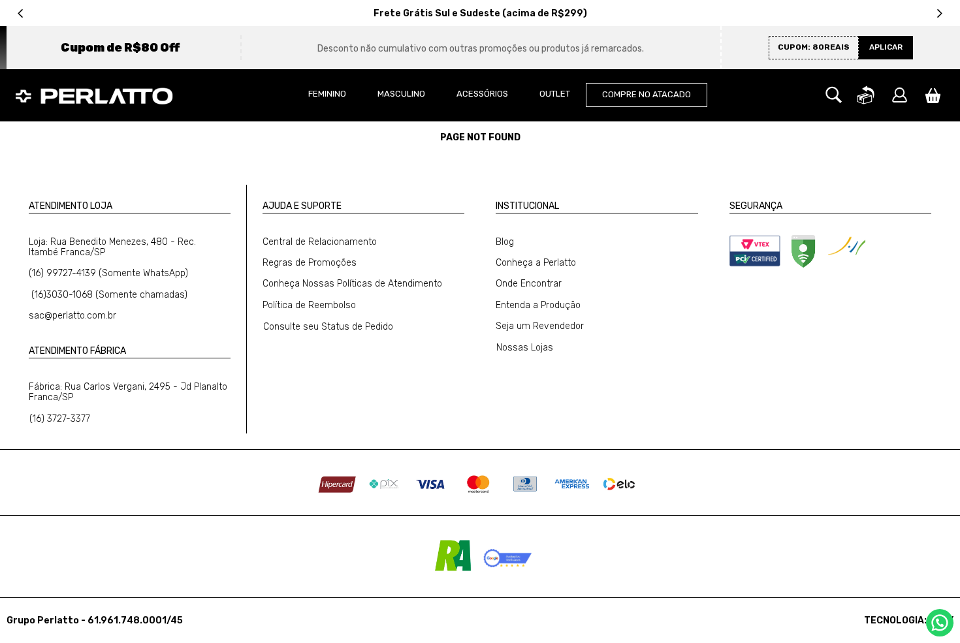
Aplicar (886, 47)
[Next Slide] (939, 13)
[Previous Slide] (20, 13)
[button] (833, 95)
